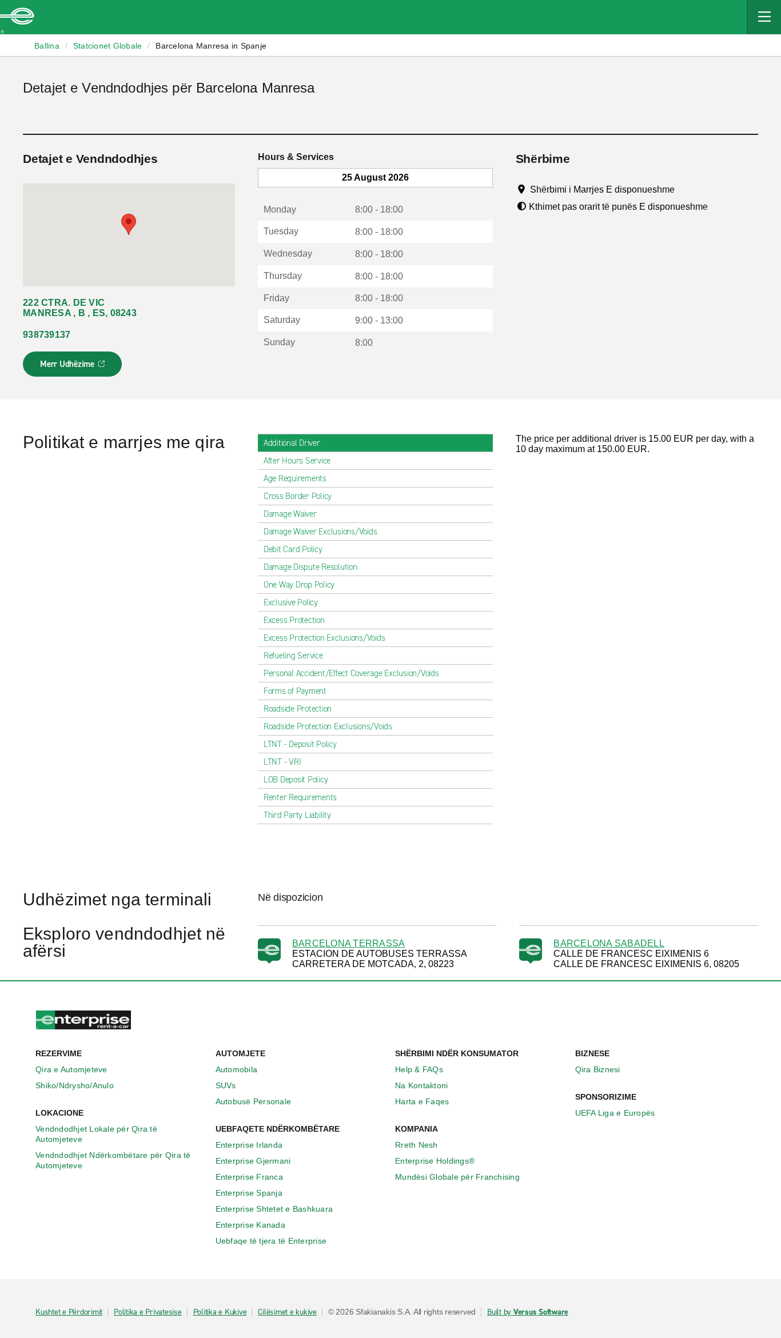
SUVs (226, 1085)
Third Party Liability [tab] (297, 815)
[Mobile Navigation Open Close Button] (764, 17)
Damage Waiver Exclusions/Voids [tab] (320, 531)
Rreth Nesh (416, 1144)
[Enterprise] (17, 17)
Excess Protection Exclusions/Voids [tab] (324, 638)
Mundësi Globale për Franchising (457, 1176)
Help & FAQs (419, 1069)
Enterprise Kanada (250, 1224)
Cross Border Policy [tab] (298, 496)
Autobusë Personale (254, 1101)
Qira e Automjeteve (71, 1069)
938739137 (46, 335)
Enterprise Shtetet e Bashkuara (274, 1208)
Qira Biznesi (597, 1069)
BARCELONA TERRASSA (348, 943)
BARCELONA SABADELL (608, 943)
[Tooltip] (685, 189)
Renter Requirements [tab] (300, 797)
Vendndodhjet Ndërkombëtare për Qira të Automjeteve (113, 1160)
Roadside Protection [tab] (298, 708)
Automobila (237, 1069)
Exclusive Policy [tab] (291, 602)
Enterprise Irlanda (249, 1144)
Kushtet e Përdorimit (68, 1312)
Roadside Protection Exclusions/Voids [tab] (328, 726)
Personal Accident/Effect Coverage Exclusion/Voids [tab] (351, 673)
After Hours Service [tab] (297, 460)
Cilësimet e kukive (287, 1312)
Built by (527, 1312)
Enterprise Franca (249, 1176)
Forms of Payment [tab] (295, 691)
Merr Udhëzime (73, 367)
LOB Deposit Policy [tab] (296, 779)
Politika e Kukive (220, 1312)
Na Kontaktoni (421, 1085)
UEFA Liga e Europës (615, 1112)
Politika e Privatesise (148, 1312)
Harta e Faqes (422, 1101)
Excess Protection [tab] (294, 620)
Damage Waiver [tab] (290, 514)
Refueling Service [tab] (293, 655)
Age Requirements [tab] (295, 478)
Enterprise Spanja (249, 1192)
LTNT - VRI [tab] (282, 762)
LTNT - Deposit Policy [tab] (300, 744)
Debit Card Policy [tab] (293, 549)
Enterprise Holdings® (435, 1160)
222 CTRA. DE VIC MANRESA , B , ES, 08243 (80, 308)
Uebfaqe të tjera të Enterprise (271, 1240)
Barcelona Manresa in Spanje (211, 45)
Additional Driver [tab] (292, 443)
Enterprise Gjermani (253, 1160)
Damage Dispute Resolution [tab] (310, 567)
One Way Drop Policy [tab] (299, 584)
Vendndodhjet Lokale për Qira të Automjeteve (96, 1134)
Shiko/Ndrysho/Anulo (74, 1085)
